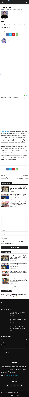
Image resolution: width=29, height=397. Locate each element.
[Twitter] (10, 34)
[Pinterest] (13, 34)
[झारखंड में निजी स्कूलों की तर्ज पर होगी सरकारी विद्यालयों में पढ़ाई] (5, 321)
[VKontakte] (21, 385)
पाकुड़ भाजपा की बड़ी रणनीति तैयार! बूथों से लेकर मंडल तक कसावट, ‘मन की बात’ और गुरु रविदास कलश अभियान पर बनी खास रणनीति (18, 203)
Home (2, 9)
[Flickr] (14, 385)
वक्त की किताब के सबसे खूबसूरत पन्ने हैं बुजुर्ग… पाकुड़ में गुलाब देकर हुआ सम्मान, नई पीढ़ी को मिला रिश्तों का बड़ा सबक (18, 188)
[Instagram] (18, 385)
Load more (14, 286)
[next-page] (4, 209)
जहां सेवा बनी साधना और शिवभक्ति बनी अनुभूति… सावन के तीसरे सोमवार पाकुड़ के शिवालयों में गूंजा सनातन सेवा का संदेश (18, 280)
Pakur (6, 9)
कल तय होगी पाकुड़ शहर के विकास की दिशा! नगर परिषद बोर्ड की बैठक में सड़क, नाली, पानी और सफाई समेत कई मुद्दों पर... (18, 196)
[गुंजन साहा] (4, 40)
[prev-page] (2, 209)
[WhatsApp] (17, 34)
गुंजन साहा (11, 40)
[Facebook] (7, 34)
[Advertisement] (14, 59)
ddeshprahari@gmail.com (12, 375)
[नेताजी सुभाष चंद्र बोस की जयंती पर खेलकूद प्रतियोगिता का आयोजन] (5, 314)
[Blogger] (7, 385)
